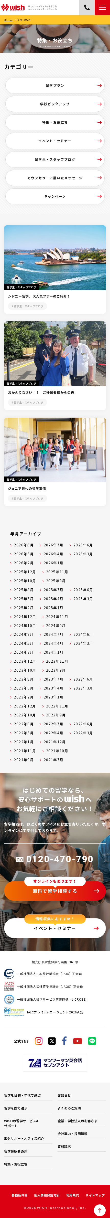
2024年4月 (54, 643)
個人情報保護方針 (47, 1195)
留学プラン (55, 85)
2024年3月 (83, 643)
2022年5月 (24, 732)
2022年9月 (56, 714)
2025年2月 (24, 607)
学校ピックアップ (55, 103)
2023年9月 (56, 670)
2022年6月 (83, 723)
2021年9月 (24, 759)
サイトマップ (95, 1195)
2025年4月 (54, 598)
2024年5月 (24, 643)
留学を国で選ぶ (15, 1108)
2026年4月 (54, 553)
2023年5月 (24, 688)
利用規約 (72, 1195)
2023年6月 (83, 679)
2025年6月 (83, 589)
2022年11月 (57, 705)
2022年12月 (25, 705)
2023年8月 (24, 679)
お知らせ (64, 1095)
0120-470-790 (60, 859)
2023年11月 (57, 661)
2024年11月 (57, 616)
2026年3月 (83, 553)
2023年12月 (25, 661)
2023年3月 (83, 688)
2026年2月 (24, 562)
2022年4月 (54, 732)
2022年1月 (24, 741)
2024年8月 (24, 634)
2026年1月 (54, 562)
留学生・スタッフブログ (55, 159)
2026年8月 (24, 544)
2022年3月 (83, 732)
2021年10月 (57, 750)
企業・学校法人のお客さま (77, 1120)
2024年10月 (25, 625)
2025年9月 (56, 580)
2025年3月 (83, 598)
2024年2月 (24, 652)
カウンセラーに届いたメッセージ (55, 177)
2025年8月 (24, 589)
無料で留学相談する (55, 890)
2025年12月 (25, 571)
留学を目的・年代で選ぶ (22, 1095)
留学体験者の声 (15, 1151)
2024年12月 (25, 616)
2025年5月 (24, 598)
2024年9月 (56, 625)
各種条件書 (20, 1195)
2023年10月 (25, 670)
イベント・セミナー (55, 140)
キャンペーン (55, 196)
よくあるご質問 (69, 1108)
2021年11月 (25, 750)
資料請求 (64, 1146)
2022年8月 (24, 723)
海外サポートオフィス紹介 (24, 1138)
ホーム (8, 20)
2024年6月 (83, 634)
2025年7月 (54, 589)
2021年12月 (55, 741)
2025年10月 (25, 580)
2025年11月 (57, 571)
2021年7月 (54, 759)
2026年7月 (54, 544)
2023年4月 (54, 688)
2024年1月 (54, 652)
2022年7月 (54, 723)
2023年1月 (54, 697)
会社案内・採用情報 (72, 1133)
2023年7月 (54, 679)
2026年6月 (83, 544)
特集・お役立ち (55, 122)
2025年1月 (54, 607)
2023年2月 (24, 697)
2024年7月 (54, 634)
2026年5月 (24, 553)
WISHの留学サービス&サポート (21, 1123)
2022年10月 (25, 714)
